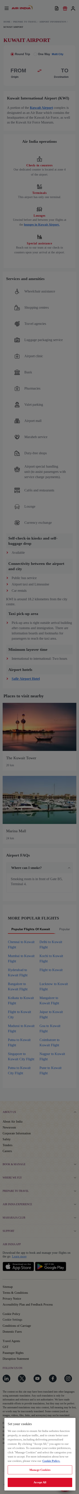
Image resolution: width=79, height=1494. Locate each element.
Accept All (40, 1482)
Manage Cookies (39, 1469)
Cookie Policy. (51, 1461)
